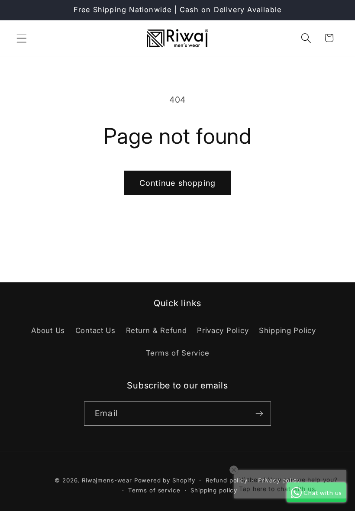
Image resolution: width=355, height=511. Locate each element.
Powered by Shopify (164, 480)
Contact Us (95, 330)
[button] (21, 37)
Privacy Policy (222, 330)
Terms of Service (178, 353)
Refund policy (227, 480)
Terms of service (154, 490)
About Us (48, 330)
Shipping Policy (287, 330)
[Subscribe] (259, 413)
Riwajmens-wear (107, 480)
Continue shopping (177, 183)
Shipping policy (213, 490)
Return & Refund (156, 330)
